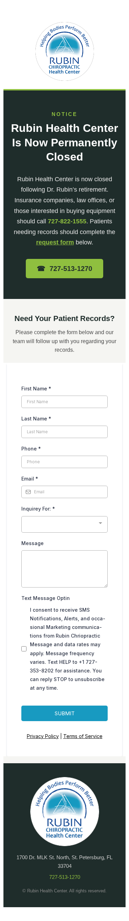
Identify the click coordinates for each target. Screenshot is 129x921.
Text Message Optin (45, 598)
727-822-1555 (67, 221)
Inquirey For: (38, 509)
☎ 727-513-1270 (64, 268)
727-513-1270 (64, 877)
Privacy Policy (43, 736)
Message (32, 543)
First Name (36, 388)
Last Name (36, 418)
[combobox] (64, 524)
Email (29, 479)
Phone (31, 449)
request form (55, 242)
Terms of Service (83, 736)
